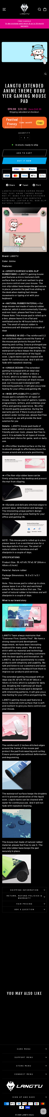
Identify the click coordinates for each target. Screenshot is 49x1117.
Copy (40, 122)
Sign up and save (24, 1097)
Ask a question (24, 909)
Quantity (25, 133)
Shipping (14, 112)
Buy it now (24, 161)
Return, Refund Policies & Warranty (24, 897)
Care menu (24, 1049)
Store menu (23, 1066)
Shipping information (24, 890)
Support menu (24, 1057)
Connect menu (24, 1074)
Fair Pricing (24, 904)
